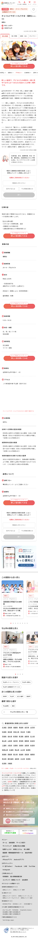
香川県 (15, 754)
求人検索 (27, 849)
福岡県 (32, 754)
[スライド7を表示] (24, 623)
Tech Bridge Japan (8, 920)
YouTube (32, 866)
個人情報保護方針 (16, 876)
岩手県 (27, 727)
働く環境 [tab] (14, 36)
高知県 (27, 754)
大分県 (22, 759)
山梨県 (10, 741)
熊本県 (4, 759)
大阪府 (10, 745)
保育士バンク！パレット (25, 896)
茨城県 (4, 736)
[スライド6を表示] (22, 623)
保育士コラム (17, 849)
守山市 (11, 768)
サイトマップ (7, 846)
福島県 (15, 727)
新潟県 (21, 736)
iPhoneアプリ (7, 859)
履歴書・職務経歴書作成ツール (13, 853)
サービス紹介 (20, 842)
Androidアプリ (19, 859)
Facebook (18, 866)
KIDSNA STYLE (7, 904)
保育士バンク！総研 (26, 898)
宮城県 (10, 727)
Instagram (6, 870)
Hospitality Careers (26, 910)
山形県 (32, 727)
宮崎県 (28, 759)
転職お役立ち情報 (19, 846)
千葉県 (28, 732)
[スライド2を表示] (13, 623)
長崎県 (17, 759)
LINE (25, 866)
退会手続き (28, 853)
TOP (2, 768)
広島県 (11, 750)
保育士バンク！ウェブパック (11, 898)
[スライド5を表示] (20, 623)
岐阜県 (32, 741)
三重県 (4, 745)
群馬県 (15, 736)
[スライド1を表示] (10, 623)
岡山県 (17, 750)
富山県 (4, 741)
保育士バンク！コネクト (10, 896)
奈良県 (32, 745)
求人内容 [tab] (5, 36)
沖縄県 (10, 763)
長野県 (27, 736)
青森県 (21, 727)
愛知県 (21, 741)
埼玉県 (22, 732)
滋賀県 (27, 745)
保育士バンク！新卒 (19, 890)
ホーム (5, 842)
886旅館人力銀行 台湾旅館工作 (11, 914)
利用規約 (6, 876)
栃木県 (10, 736)
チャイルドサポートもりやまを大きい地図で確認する (18, 411)
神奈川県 (16, 732)
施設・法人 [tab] (23, 36)
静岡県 (27, 741)
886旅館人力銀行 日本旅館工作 (11, 912)
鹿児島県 (11, 759)
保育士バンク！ (7, 890)
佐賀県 (4, 763)
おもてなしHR (7, 910)
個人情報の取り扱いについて (18, 932)
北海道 (4, 727)
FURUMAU (15, 910)
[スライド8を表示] (27, 623)
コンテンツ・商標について (11, 880)
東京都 (10, 732)
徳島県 (21, 754)
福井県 (15, 741)
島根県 (28, 750)
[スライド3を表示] (15, 623)
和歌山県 (5, 750)
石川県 (32, 736)
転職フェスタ (7, 849)
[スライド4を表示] (17, 623)
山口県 (22, 750)
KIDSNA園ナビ (28, 904)
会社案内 (25, 880)
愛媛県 (10, 754)
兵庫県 (15, 745)
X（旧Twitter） (8, 866)
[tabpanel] (19, 289)
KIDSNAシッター (17, 904)
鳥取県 (4, 754)
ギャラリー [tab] (32, 36)
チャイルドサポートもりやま (21, 768)
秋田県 (4, 732)
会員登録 (12, 842)
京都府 (21, 745)
